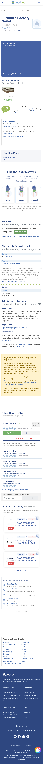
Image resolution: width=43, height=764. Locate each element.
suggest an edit (7, 340)
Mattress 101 (12, 603)
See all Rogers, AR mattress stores (16, 490)
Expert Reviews (13, 598)
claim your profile (24, 344)
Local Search (12, 589)
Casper (24, 644)
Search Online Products (10, 698)
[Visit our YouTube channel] (15, 736)
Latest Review (9, 122)
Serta (23, 656)
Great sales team (9, 126)
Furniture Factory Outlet (11, 264)
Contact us (27, 715)
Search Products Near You (11, 695)
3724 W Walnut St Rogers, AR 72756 (9, 44)
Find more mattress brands (12, 663)
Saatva (24, 654)
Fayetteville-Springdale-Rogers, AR (14, 328)
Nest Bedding (7, 652)
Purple (24, 652)
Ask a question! (30, 109)
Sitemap (25, 752)
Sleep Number (8, 659)
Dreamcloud (7, 647)
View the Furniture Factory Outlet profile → (14, 281)
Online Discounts (8, 712)
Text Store (13, 433)
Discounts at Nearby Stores (11, 715)
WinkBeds (25, 661)
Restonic (6, 654)
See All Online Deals (21, 571)
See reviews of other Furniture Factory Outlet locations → (21, 236)
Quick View (34, 424)
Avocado (6, 642)
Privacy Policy (20, 750)
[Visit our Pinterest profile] (27, 736)
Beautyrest (25, 642)
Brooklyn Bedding (9, 644)
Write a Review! (20, 232)
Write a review (16, 30)
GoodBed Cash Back (9, 717)
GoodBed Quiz (12, 584)
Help (25, 717)
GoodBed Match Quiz (10, 692)
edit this (9, 257)
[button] (2, 2)
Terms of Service (10, 750)
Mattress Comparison (31, 698)
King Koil (6, 649)
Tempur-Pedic (7, 661)
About (5, 160)
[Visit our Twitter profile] (23, 736)
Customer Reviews (9, 157)
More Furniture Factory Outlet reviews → (13, 136)
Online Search (12, 594)
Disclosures (18, 752)
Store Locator (7, 701)
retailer (11, 11)
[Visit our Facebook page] (19, 736)
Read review (7, 134)
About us (27, 712)
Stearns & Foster (27, 659)
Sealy (5, 656)
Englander (25, 647)
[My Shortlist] (35, 2)
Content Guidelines (30, 750)
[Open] (38, 750)
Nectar (24, 649)
